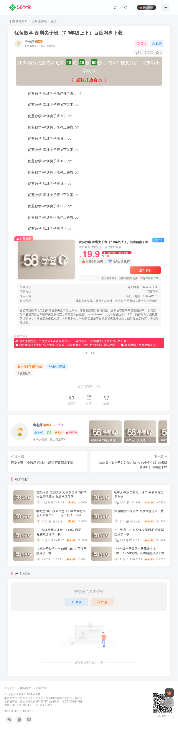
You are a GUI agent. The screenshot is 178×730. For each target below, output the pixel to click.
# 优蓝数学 (24, 373)
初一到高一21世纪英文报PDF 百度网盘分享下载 (139, 531)
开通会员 (148, 7)
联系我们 (10, 688)
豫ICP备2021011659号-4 (19, 710)
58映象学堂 (33, 694)
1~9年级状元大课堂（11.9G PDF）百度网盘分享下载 (60, 531)
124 (60, 432)
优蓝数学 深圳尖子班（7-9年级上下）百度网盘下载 (68, 32)
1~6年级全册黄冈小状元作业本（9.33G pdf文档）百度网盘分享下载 (139, 550)
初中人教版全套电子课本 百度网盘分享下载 (139, 494)
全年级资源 (39, 21)
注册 (104, 602)
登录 (79, 602)
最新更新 (41, 688)
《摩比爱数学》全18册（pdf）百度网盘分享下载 (61, 550)
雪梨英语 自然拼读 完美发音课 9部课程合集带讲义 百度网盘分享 (61, 494)
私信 (159, 43)
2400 (40, 432)
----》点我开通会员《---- (89, 79)
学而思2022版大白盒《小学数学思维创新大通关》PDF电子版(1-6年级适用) (61, 515)
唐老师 (29, 41)
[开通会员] (169, 692)
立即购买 (145, 270)
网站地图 (25, 688)
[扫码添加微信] (169, 702)
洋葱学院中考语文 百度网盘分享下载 (139, 511)
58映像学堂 (19, 21)
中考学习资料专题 (31, 366)
